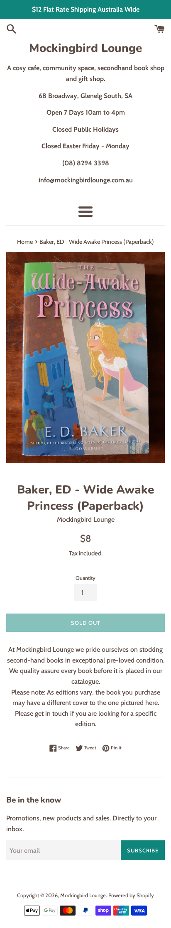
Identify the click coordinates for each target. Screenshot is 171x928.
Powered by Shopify (131, 895)
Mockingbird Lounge (85, 48)
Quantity (85, 578)
